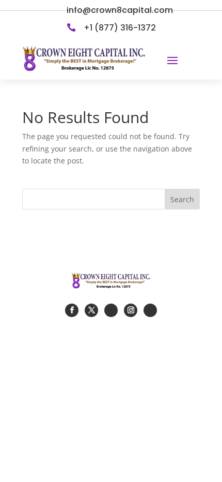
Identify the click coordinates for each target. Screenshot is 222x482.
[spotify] (150, 310)
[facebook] (71, 310)
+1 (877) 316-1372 (120, 28)
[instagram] (130, 310)
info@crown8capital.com (120, 10)
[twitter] (91, 310)
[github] (111, 310)
